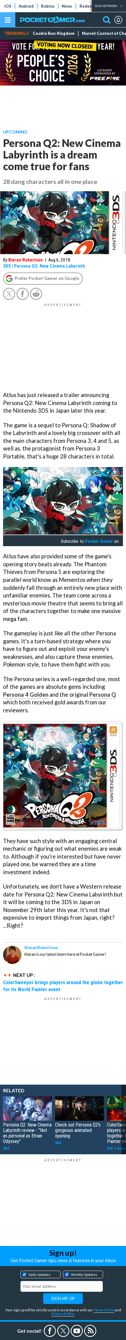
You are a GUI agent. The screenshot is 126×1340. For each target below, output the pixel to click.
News (67, 6)
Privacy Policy (63, 1314)
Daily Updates (39, 1274)
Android (26, 6)
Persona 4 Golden (25, 694)
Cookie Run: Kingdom (54, 33)
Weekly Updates (84, 1274)
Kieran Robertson (25, 260)
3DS (7, 266)
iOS (7, 6)
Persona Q (102, 694)
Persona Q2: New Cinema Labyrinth (49, 266)
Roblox (47, 6)
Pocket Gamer (99, 541)
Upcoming (15, 131)
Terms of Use (104, 1310)
